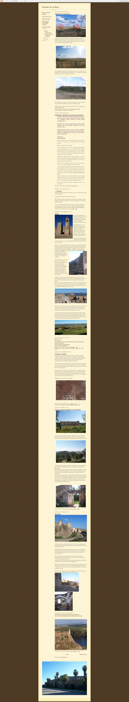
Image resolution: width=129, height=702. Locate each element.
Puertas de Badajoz (45, 22)
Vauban (56, 349)
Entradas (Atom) (63, 657)
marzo (45, 37)
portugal (78, 404)
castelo (63, 348)
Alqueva (59, 348)
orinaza (71, 110)
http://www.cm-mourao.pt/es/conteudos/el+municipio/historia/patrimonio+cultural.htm (69, 341)
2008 (44, 28)
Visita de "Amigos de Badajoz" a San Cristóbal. (68, 410)
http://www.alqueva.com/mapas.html (62, 344)
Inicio (67, 654)
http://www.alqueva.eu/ (59, 343)
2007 (44, 40)
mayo (45, 30)
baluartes (67, 404)
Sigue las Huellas (45, 23)
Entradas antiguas (83, 654)
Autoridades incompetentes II (47, 32)
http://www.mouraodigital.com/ (61, 345)
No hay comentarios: (73, 109)
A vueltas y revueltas (60, 354)
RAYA (82, 348)
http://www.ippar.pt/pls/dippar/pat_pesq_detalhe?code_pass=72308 (68, 615)
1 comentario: (72, 208)
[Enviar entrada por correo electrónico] (79, 109)
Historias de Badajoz (45, 21)
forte (69, 348)
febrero (45, 39)
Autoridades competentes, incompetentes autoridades (48, 35)
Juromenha (58, 514)
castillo (67, 348)
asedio (60, 404)
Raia (79, 348)
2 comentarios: (72, 347)
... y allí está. (58, 191)
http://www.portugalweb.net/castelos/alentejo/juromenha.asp (67, 614)
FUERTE (72, 348)
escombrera (65, 110)
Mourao (57, 214)
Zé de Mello (44, 24)
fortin (69, 110)
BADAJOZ (60, 110)
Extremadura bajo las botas (46, 16)
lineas (75, 404)
